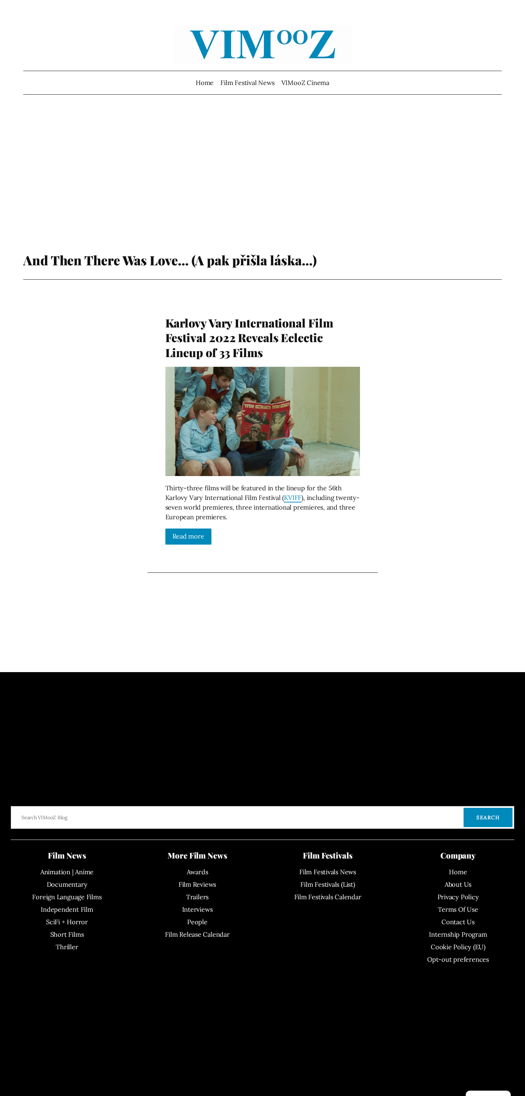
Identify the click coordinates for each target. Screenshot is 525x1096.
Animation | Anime (67, 872)
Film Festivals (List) (327, 884)
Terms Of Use (458, 909)
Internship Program (458, 934)
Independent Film (67, 909)
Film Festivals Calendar (327, 897)
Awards (197, 872)
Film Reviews (197, 884)
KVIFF (292, 498)
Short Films (67, 934)
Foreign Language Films (66, 897)
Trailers (197, 897)
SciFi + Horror (67, 922)
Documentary (67, 884)
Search (488, 817)
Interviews (197, 909)
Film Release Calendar (197, 934)
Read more (188, 536)
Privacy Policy (458, 897)
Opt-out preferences (458, 959)
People (197, 922)
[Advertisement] (262, 177)
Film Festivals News (327, 872)
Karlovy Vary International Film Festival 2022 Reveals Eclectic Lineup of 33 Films (249, 337)
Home (205, 83)
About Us (458, 884)
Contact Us (458, 922)
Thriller (67, 947)
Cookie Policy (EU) (458, 947)
